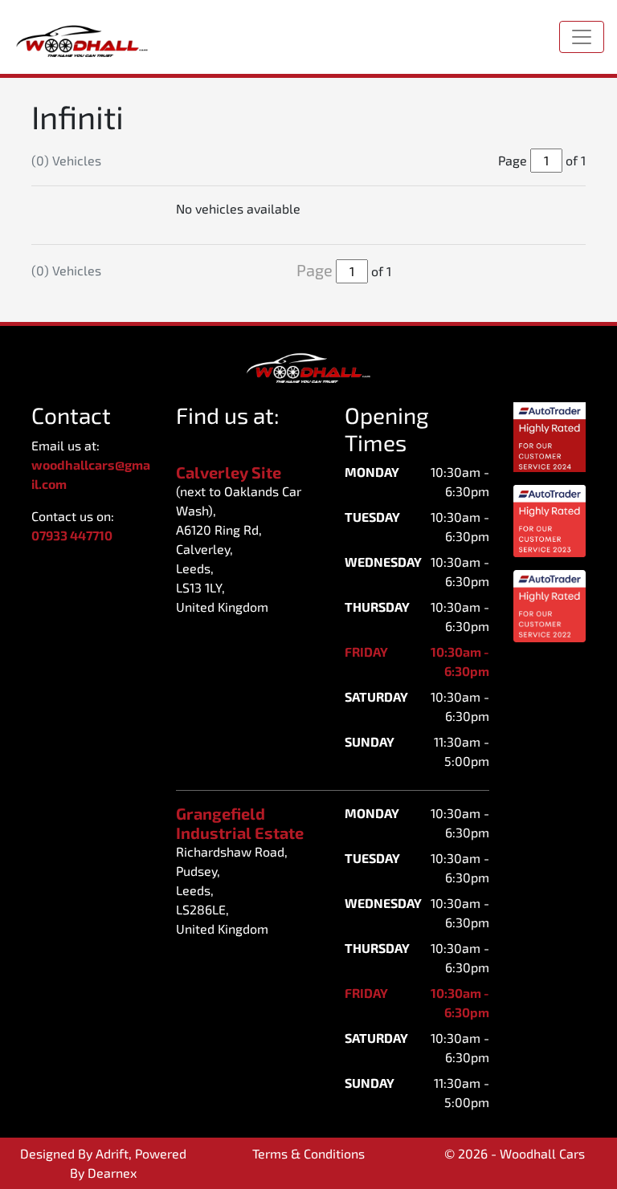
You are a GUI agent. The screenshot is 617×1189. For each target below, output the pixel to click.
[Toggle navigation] (581, 37)
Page (314, 269)
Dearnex (112, 1172)
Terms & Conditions (308, 1153)
